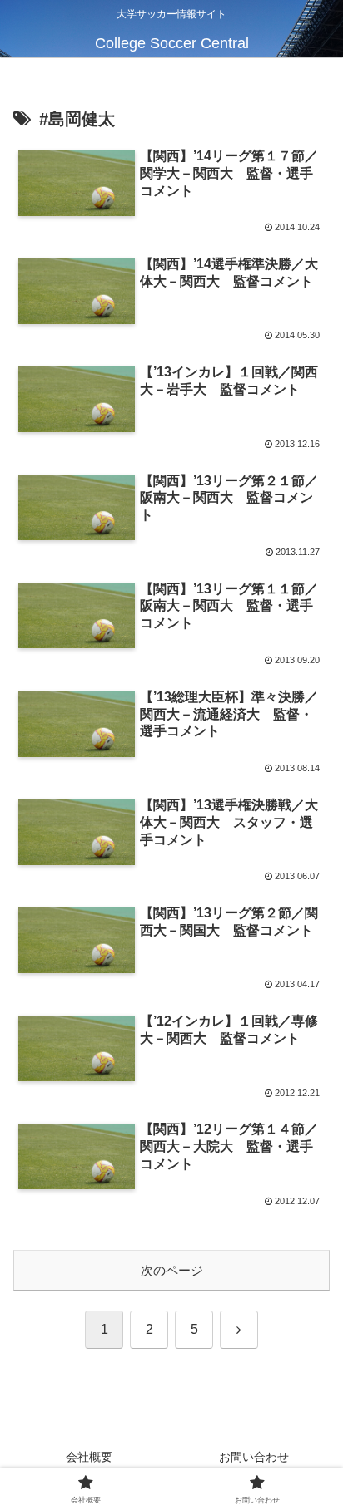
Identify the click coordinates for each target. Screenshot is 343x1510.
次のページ (172, 1270)
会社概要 (89, 1456)
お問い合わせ (254, 1456)
